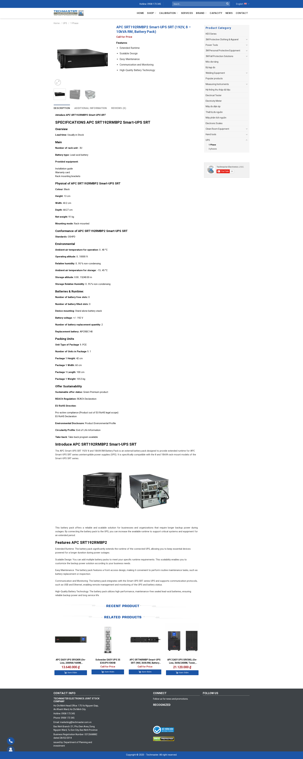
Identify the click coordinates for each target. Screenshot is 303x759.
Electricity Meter (214, 101)
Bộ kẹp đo (210, 67)
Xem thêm (72, 673)
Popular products (214, 78)
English (239, 4)
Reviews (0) (118, 108)
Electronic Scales (214, 123)
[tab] (62, 108)
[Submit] (227, 4)
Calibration (167, 13)
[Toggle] (247, 39)
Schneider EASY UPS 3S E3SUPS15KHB (107, 661)
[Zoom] (58, 82)
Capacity (216, 13)
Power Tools (212, 45)
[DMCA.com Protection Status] (164, 738)
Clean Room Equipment (217, 129)
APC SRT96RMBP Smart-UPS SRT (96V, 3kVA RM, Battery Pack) (145, 661)
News (229, 13)
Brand (200, 13)
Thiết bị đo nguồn (214, 112)
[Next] (106, 57)
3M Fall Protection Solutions (219, 56)
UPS (65, 23)
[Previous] (59, 57)
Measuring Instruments (217, 84)
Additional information (90, 108)
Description (62, 108)
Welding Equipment (215, 73)
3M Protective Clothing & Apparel (222, 39)
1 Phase (74, 23)
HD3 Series (211, 34)
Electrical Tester (214, 95)
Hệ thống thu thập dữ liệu (218, 89)
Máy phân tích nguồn (216, 117)
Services (187, 13)
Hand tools (211, 134)
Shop (150, 13)
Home (140, 13)
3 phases (213, 149)
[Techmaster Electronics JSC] (69, 13)
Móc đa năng (212, 61)
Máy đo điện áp (213, 106)
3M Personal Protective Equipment (223, 50)
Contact (242, 13)
